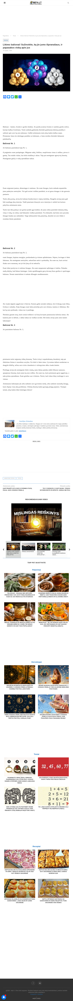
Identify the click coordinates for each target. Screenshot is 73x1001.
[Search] (68, 3)
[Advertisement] (36, 457)
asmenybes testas (9, 478)
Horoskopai (36, 662)
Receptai (36, 846)
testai (19, 478)
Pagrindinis (6, 35)
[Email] (40, 983)
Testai (14, 35)
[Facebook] (33, 983)
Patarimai (36, 570)
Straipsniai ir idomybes (36, 994)
